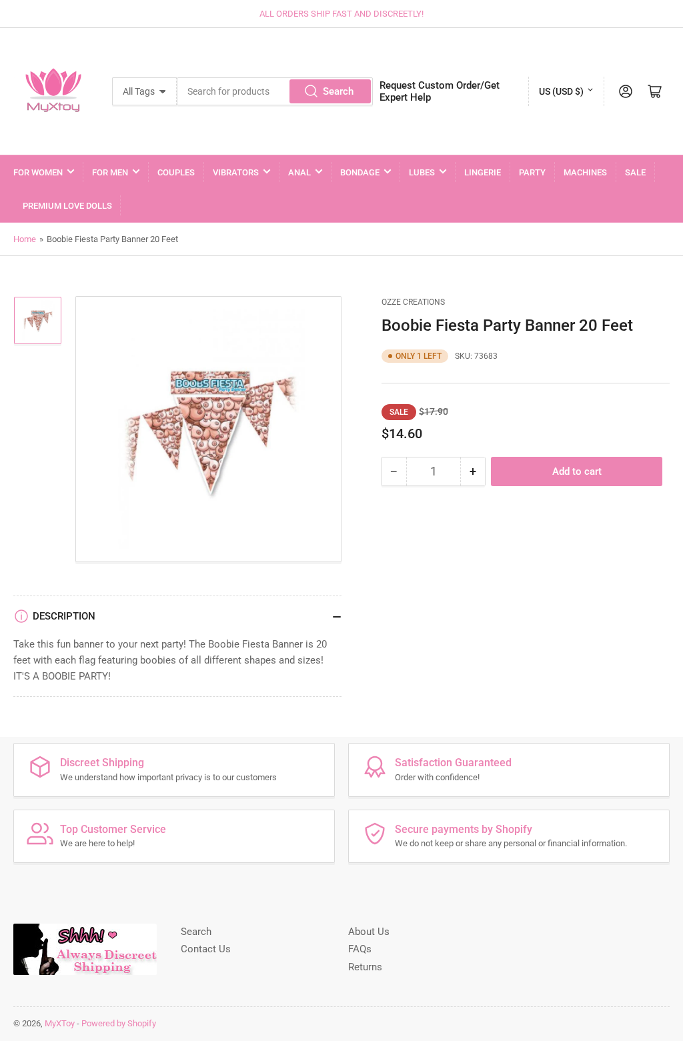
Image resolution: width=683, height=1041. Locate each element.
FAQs (360, 949)
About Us (369, 932)
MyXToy (60, 1023)
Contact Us (206, 949)
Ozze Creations (413, 302)
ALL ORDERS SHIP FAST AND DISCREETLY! (341, 14)
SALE (635, 172)
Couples (176, 172)
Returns (365, 967)
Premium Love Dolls (67, 206)
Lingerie (482, 172)
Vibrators (236, 172)
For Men (110, 172)
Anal (299, 172)
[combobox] (275, 91)
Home (24, 239)
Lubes (422, 172)
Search (338, 91)
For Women (38, 172)
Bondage (360, 172)
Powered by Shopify (118, 1023)
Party (532, 172)
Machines (585, 172)
